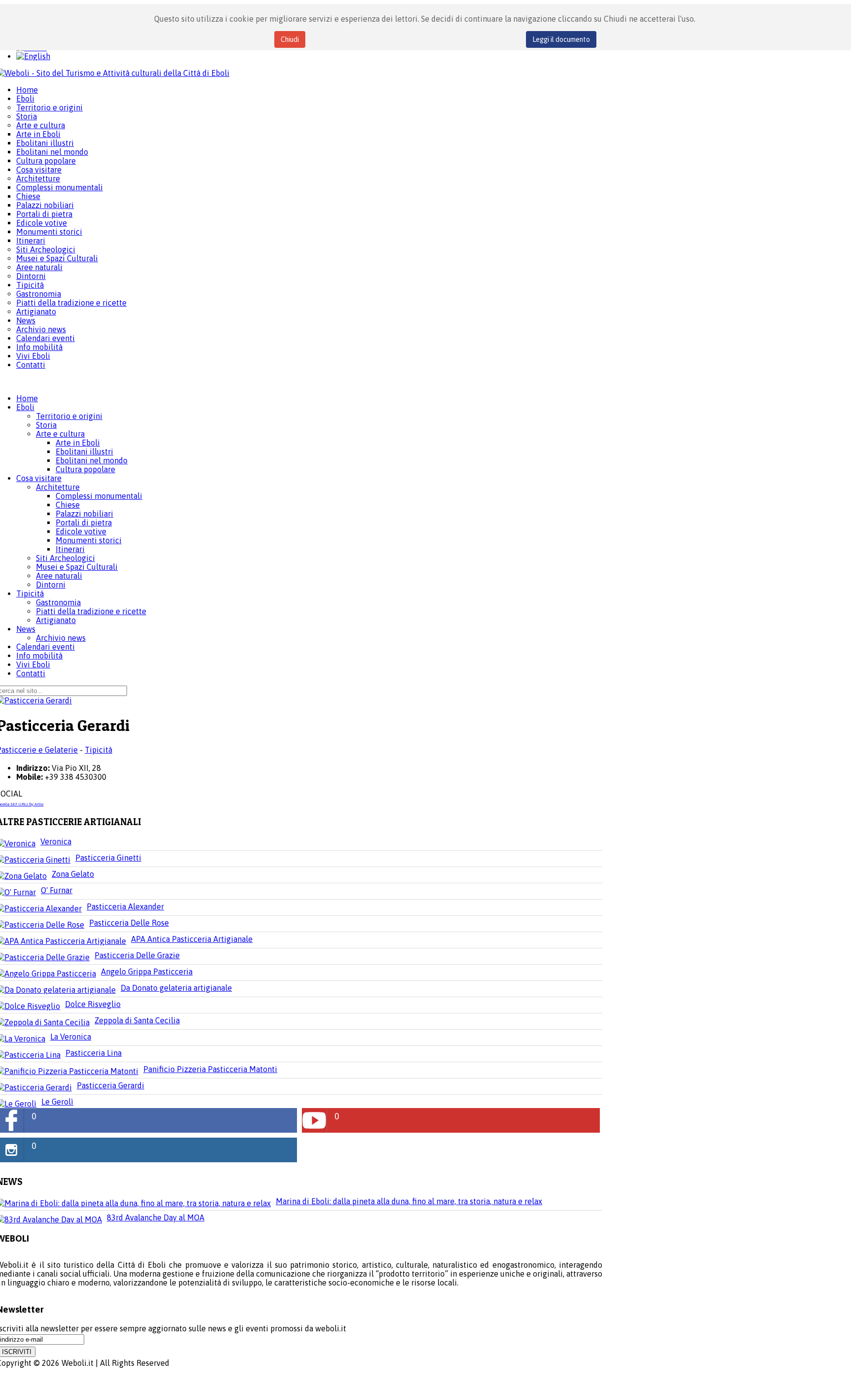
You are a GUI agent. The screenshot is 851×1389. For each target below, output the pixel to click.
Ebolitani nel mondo (92, 460)
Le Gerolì (57, 1101)
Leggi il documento (561, 39)
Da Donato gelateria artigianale (176, 987)
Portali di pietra (84, 522)
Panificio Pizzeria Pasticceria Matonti (210, 1069)
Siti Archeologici (65, 558)
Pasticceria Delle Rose (129, 922)
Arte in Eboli (78, 442)
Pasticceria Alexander (125, 906)
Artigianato (56, 620)
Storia (46, 424)
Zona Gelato (73, 873)
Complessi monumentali (99, 495)
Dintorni (50, 584)
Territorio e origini (69, 416)
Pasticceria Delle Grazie (137, 955)
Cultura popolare (85, 469)
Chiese (68, 504)
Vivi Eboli (33, 664)
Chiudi (290, 39)
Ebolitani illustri (84, 451)
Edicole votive (81, 531)
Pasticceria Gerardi (110, 1085)
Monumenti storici (89, 540)
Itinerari (70, 549)
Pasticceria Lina (93, 1052)
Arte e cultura (60, 433)
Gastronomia (58, 602)
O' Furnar (56, 890)
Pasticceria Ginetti (108, 857)
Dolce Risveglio (93, 1004)
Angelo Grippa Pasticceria (147, 971)
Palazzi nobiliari (84, 513)
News (25, 629)
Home (27, 398)
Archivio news (61, 637)
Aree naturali (59, 575)
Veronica (55, 841)
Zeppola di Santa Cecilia (137, 1020)
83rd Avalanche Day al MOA (155, 1217)
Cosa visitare (39, 478)
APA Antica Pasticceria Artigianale (192, 939)
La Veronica (70, 1036)
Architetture (58, 487)
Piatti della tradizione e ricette (91, 611)
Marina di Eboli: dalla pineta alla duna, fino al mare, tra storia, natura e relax (409, 1201)
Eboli (25, 407)
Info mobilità (39, 655)
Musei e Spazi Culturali (77, 566)
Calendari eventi (45, 646)
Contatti (30, 673)
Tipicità (30, 593)
